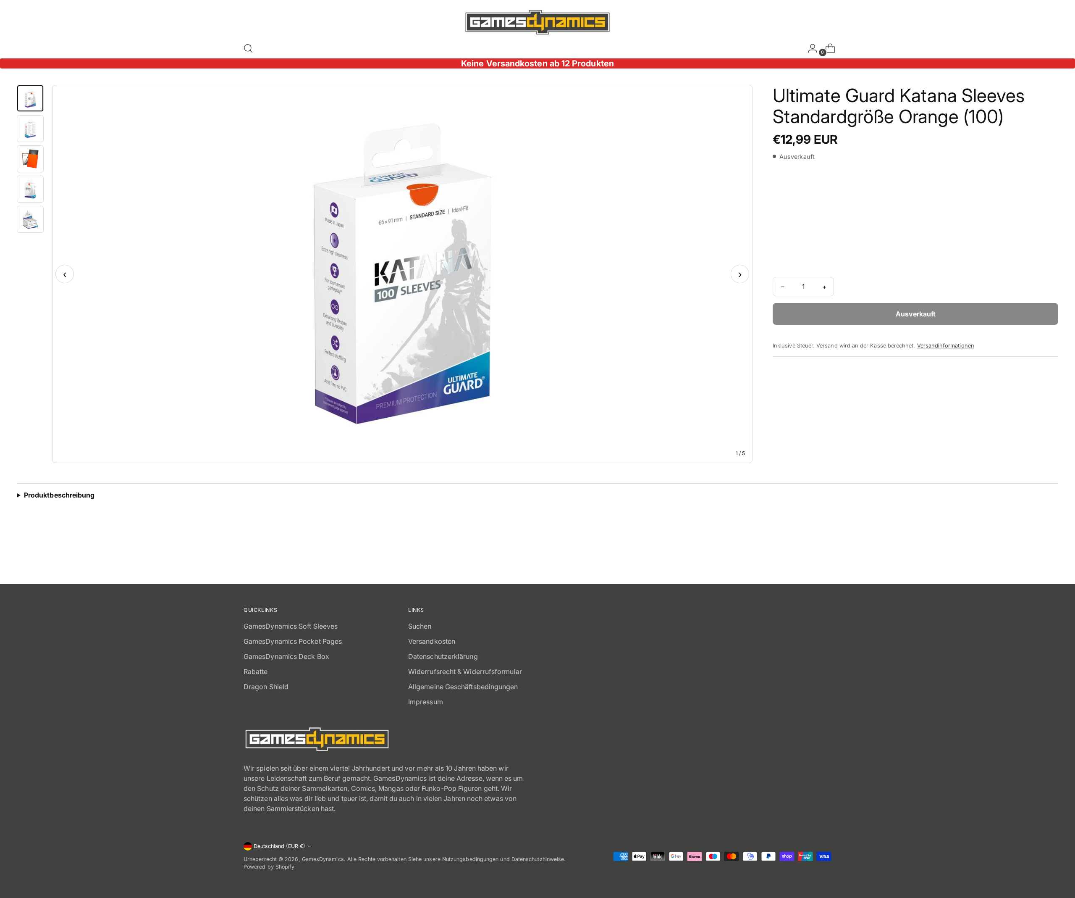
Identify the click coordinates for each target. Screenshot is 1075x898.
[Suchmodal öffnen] (248, 48)
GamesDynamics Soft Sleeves (291, 626)
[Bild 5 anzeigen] (30, 219)
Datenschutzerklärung (443, 656)
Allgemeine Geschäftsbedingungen (463, 686)
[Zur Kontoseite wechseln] (809, 48)
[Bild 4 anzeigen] (30, 189)
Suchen (419, 626)
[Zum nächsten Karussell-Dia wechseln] (824, 555)
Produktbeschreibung (59, 495)
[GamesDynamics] (537, 22)
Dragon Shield (266, 686)
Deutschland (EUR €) (279, 846)
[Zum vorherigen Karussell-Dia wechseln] (805, 555)
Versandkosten (431, 641)
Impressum (425, 702)
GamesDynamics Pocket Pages (293, 641)
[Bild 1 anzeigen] (30, 98)
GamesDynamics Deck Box (286, 656)
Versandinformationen (945, 345)
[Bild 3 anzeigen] (30, 158)
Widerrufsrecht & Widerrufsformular (465, 671)
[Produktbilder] (402, 274)
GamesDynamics (323, 859)
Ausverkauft (916, 314)
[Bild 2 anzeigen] (30, 128)
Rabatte (256, 671)
